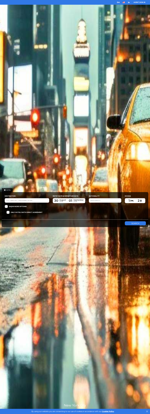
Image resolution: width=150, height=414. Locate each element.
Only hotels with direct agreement (26, 212)
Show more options (18, 206)
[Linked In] (129, 2)
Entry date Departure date (65, 196)
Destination (10, 196)
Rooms (128, 196)
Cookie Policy (108, 411)
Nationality (94, 196)
